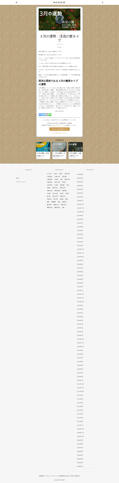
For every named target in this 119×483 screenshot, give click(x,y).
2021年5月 (80, 410)
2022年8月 (80, 354)
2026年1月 (80, 200)
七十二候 (49, 173)
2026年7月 (80, 178)
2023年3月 (80, 328)
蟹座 (67, 199)
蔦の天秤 (56, 199)
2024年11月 (80, 253)
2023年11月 (80, 298)
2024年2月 (80, 286)
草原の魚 (49, 199)
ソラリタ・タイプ (59, 33)
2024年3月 (80, 283)
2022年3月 (80, 373)
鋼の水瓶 (49, 204)
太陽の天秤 (67, 179)
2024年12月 (80, 249)
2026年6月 (80, 182)
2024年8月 (80, 264)
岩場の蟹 (62, 185)
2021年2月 (80, 421)
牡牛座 (61, 193)
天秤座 (56, 179)
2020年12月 (80, 429)
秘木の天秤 (55, 196)
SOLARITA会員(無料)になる (59, 129)
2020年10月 (80, 436)
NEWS (17, 178)
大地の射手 (49, 176)
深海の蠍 (64, 190)
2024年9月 (80, 260)
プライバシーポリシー (51, 476)
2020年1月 (80, 466)
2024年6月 (80, 271)
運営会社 (77, 476)
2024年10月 (80, 256)
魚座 (63, 207)
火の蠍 (48, 193)
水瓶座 (48, 187)
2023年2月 (80, 331)
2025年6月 (80, 227)
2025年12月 (80, 204)
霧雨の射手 (57, 207)
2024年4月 (80, 279)
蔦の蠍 (61, 199)
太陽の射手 (49, 182)
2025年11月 (80, 208)
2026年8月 (80, 174)
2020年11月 (80, 432)
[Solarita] (59, 2)
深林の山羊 (62, 187)
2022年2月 (80, 376)
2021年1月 (80, 425)
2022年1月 (80, 380)
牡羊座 (67, 193)
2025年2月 (80, 242)
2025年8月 (80, 219)
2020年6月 (80, 451)
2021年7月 (80, 402)
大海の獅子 (49, 179)
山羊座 (56, 185)
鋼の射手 (64, 201)
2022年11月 (80, 343)
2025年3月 (80, 238)
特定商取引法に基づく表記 (66, 476)
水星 (68, 185)
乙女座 (55, 173)
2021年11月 (80, 388)
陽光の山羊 (63, 204)
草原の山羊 (62, 196)
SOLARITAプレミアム (59, 125)
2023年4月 (80, 324)
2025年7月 (80, 223)
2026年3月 (80, 193)
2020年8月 (80, 444)
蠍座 (48, 201)
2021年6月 (80, 406)
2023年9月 (80, 305)
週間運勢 (54, 201)
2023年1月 (80, 335)
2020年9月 (80, 440)
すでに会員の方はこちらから (59, 133)
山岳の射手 (49, 185)
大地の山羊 (57, 176)
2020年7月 (80, 447)
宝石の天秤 (57, 182)
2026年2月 (80, 197)
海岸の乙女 (55, 187)
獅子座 (48, 196)
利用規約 (41, 476)
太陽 (61, 179)
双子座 (60, 173)
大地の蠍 (64, 176)
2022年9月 (80, 350)
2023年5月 (80, 320)
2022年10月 (80, 346)
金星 (59, 201)
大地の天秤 (67, 173)
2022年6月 (80, 361)
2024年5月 (80, 275)
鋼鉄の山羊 (56, 204)
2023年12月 (80, 294)
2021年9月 (80, 395)
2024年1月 (80, 290)
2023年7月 (80, 313)
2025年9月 (80, 215)
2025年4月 (80, 234)
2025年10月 (80, 212)
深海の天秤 (49, 190)
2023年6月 (80, 316)
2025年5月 (80, 230)
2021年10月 (80, 391)
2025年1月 (80, 245)
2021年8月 (80, 399)
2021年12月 (80, 384)
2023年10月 (80, 301)
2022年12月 (80, 339)
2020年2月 (80, 462)
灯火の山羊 (55, 193)
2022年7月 (80, 358)
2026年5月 (80, 185)
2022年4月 (80, 369)
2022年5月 (80, 365)
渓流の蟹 (59, 47)
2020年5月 (80, 455)
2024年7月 (80, 268)
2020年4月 (80, 459)
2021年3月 (80, 417)
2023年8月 (80, 309)
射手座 (63, 182)
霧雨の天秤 (49, 207)
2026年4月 (80, 189)
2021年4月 (80, 414)
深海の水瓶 (57, 190)
